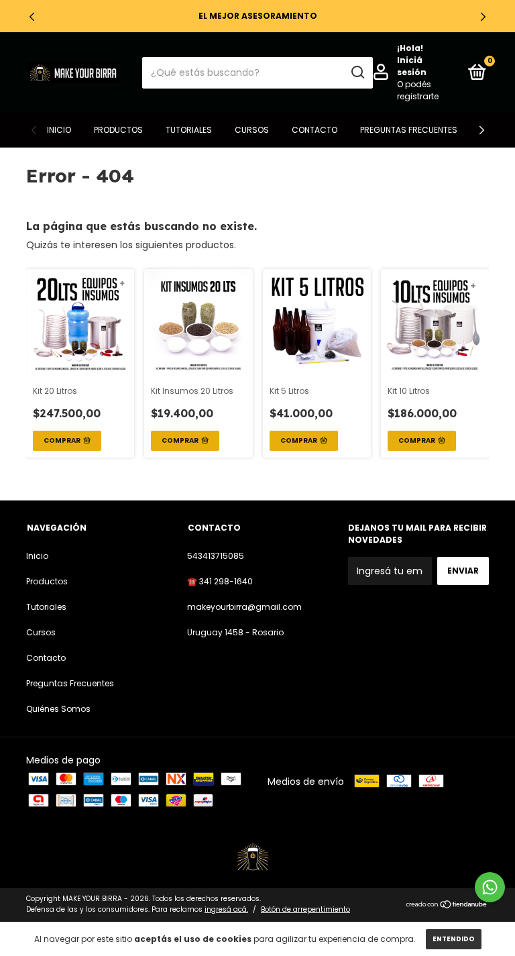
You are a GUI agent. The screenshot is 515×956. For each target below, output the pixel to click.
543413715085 (215, 556)
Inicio (59, 130)
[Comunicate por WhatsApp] (490, 887)
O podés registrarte (418, 90)
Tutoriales (189, 130)
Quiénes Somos (58, 708)
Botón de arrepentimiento (305, 909)
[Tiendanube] (447, 905)
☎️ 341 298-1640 (220, 581)
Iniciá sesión (411, 66)
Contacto (314, 130)
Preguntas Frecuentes (408, 130)
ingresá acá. (226, 909)
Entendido (454, 939)
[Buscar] (357, 72)
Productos (118, 130)
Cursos (252, 130)
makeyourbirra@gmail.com (244, 607)
